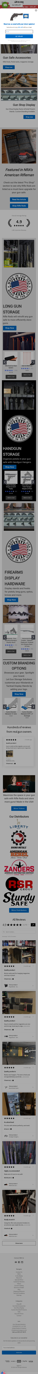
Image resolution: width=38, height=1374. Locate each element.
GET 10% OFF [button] (19, 36)
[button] (36, 10)
